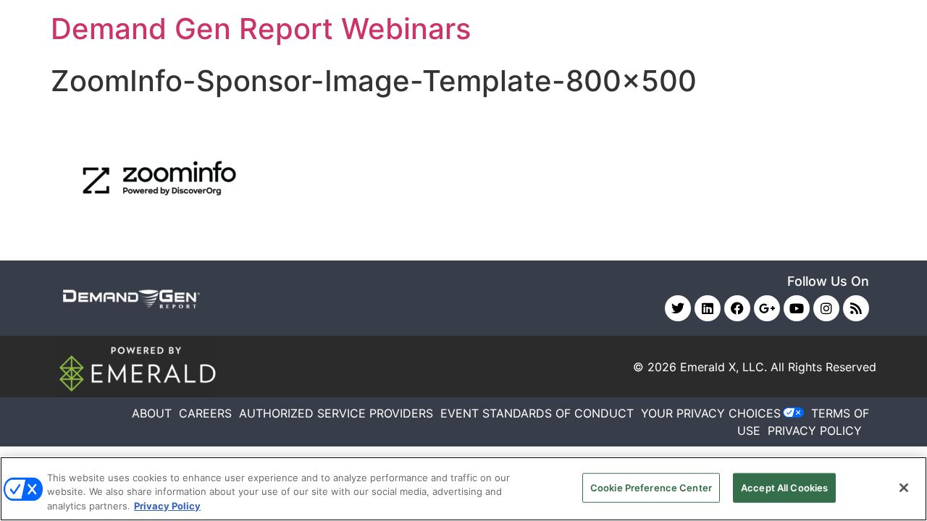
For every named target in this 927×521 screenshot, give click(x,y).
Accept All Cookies (784, 487)
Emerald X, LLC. (723, 367)
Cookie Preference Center (651, 487)
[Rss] (856, 308)
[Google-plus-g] (767, 308)
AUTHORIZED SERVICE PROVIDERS (336, 413)
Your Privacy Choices (711, 413)
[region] (463, 489)
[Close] (904, 488)
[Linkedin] (708, 308)
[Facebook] (737, 308)
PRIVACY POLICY (815, 430)
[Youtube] (797, 308)
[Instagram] (826, 308)
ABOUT (152, 413)
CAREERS (205, 413)
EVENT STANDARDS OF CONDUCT (537, 413)
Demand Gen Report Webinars (261, 28)
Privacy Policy (167, 506)
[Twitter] (678, 308)
